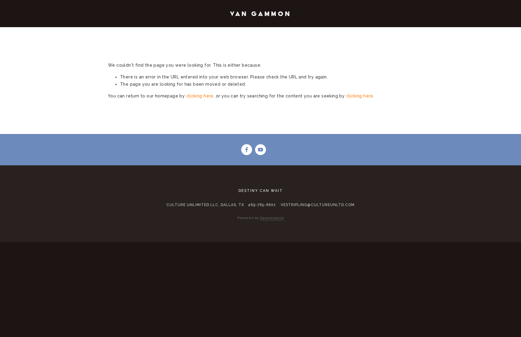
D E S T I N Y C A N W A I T (178, 29)
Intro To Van (54, 29)
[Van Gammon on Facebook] (246, 149)
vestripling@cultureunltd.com (318, 205)
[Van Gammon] (260, 149)
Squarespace (272, 218)
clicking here (199, 96)
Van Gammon (260, 13)
